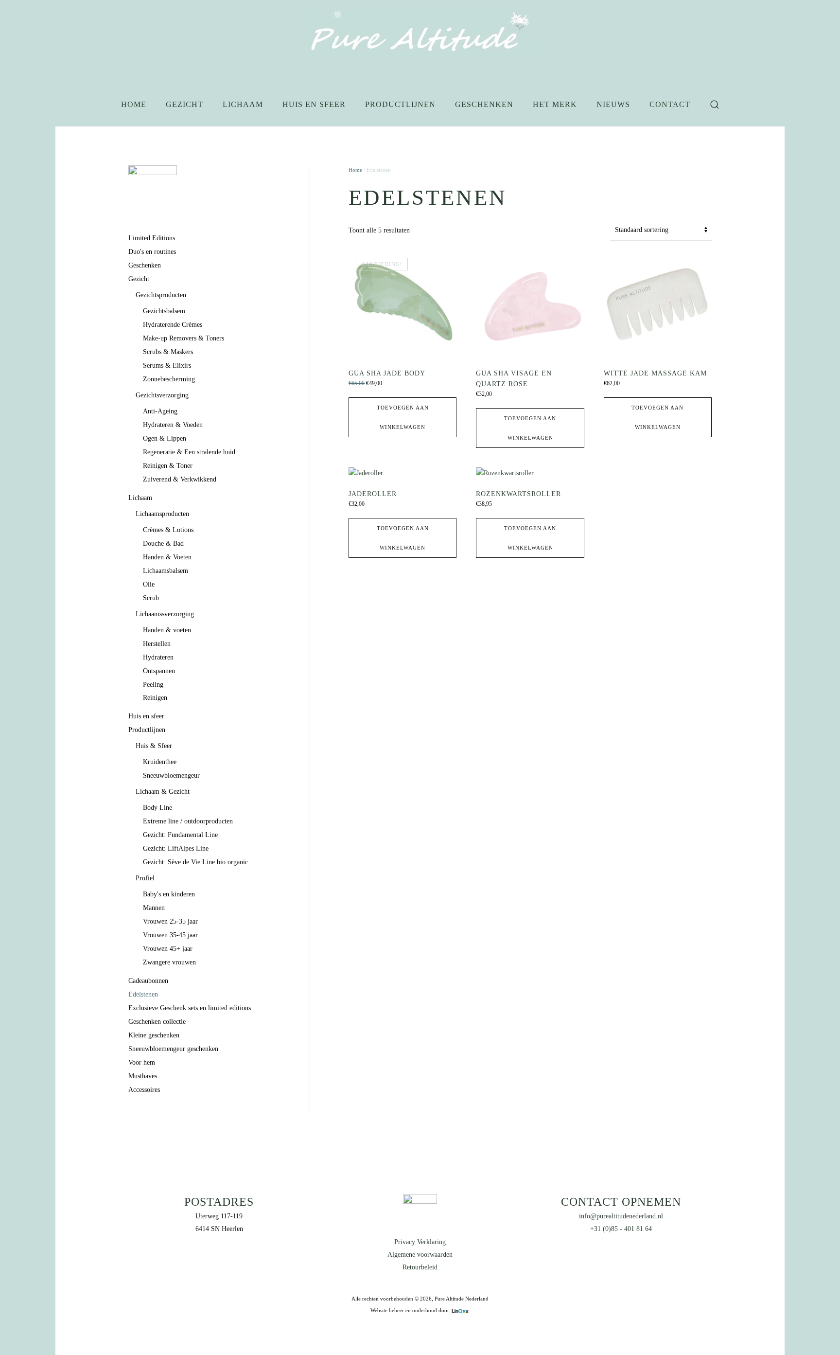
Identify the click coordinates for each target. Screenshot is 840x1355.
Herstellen (157, 643)
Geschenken (484, 104)
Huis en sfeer (314, 104)
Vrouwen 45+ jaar (167, 948)
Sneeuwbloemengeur (171, 775)
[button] (714, 104)
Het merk (555, 104)
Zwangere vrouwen (169, 962)
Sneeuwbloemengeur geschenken (173, 1048)
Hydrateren (158, 657)
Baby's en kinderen (169, 894)
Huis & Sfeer (154, 745)
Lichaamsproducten (162, 513)
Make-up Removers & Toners (183, 338)
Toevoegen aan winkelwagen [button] (403, 417)
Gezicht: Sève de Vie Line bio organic (195, 862)
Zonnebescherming (169, 379)
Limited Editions (151, 238)
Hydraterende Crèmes (172, 324)
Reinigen (155, 697)
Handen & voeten (167, 630)
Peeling (153, 684)
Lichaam (243, 104)
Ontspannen (159, 671)
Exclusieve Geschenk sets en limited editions (189, 1008)
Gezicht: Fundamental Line (180, 834)
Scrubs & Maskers (168, 352)
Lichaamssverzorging (165, 614)
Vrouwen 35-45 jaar (170, 935)
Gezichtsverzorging (162, 395)
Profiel (145, 878)
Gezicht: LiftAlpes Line (176, 848)
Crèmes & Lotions (168, 530)
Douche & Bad (163, 543)
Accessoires (144, 1089)
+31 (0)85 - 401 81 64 (621, 1228)
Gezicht (184, 104)
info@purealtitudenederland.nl (621, 1216)
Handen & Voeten (167, 557)
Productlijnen (400, 104)
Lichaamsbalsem (165, 570)
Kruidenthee (159, 762)
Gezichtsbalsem (164, 311)
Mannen (154, 907)
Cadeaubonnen (148, 980)
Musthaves (142, 1076)
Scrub (151, 598)
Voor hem (141, 1062)
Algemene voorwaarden (420, 1254)
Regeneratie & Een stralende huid (189, 452)
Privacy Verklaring (420, 1242)
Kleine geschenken (153, 1035)
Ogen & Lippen (164, 438)
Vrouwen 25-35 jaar (170, 921)
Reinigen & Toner (167, 465)
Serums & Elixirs (167, 365)
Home (133, 104)
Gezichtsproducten (161, 295)
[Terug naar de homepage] (420, 34)
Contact (669, 104)
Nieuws (613, 104)
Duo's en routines (152, 251)
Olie (149, 584)
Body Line (157, 807)
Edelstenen (143, 994)
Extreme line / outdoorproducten (188, 821)
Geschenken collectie (157, 1021)
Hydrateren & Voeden (173, 424)
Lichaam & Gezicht (163, 791)
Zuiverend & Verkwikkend (179, 479)
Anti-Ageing (160, 411)
